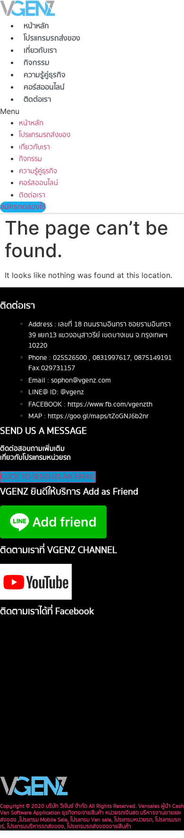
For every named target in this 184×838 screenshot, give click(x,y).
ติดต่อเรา (37, 99)
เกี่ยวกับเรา (40, 50)
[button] (46, 111)
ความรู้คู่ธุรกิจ (45, 75)
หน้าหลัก (36, 26)
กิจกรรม (37, 62)
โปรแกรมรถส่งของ (52, 38)
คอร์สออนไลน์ (44, 87)
